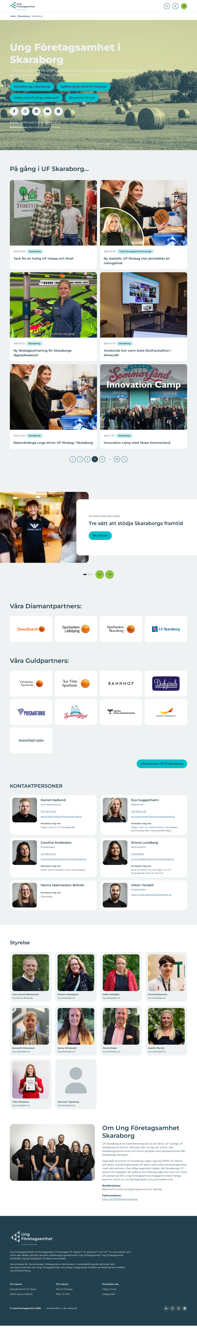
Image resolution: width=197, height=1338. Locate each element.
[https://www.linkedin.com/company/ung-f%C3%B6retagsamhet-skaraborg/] (36, 111)
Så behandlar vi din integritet (62, 1308)
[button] (85, 574)
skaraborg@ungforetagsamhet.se (40, 122)
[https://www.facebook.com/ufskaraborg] (14, 111)
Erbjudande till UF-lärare (23, 1289)
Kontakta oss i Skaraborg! (32, 86)
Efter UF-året (63, 1294)
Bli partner (100, 535)
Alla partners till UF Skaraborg (162, 763)
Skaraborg (24, 16)
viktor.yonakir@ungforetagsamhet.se (151, 894)
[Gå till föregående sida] (73, 459)
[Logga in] (175, 6)
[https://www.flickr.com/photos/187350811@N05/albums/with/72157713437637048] (58, 111)
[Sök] (167, 6)
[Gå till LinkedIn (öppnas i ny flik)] (166, 1308)
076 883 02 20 (138, 811)
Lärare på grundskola (21, 1294)
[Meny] (184, 6)
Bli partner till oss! (82, 97)
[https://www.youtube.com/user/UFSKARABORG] (47, 111)
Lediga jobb (108, 1294)
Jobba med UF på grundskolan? (36, 97)
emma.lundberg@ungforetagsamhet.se (152, 859)
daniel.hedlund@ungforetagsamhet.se (61, 816)
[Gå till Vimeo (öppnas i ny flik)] (178, 1308)
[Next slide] (109, 574)
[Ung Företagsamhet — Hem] (31, 1238)
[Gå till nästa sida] (124, 459)
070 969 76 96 (48, 811)
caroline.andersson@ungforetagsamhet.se (63, 859)
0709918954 (137, 854)
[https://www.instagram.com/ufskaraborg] (25, 111)
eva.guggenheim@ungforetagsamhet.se (153, 816)
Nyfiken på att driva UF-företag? (84, 86)
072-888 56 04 (48, 854)
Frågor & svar (109, 1289)
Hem (13, 16)
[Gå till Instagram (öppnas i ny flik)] (172, 1308)
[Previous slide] (99, 574)
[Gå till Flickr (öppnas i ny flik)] (184, 1308)
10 (118, 458)
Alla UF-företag (64, 1289)
